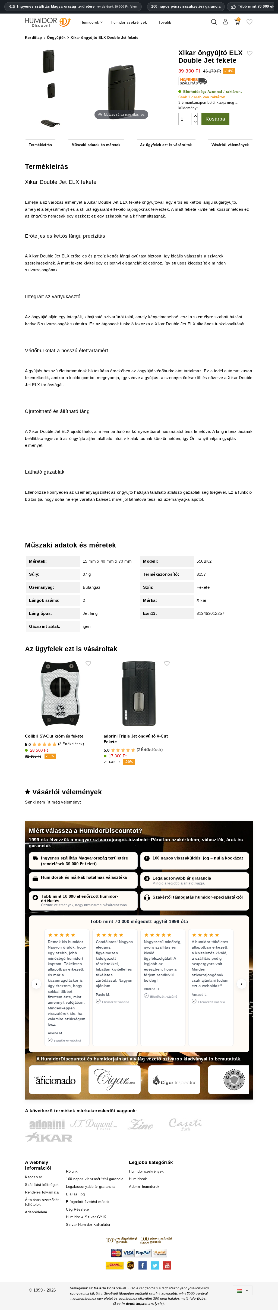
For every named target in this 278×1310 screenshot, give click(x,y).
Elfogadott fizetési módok (88, 1202)
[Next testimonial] (241, 984)
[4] (49, 745)
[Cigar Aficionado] (55, 1079)
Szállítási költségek (42, 1185)
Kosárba (215, 119)
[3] (44, 745)
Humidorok (138, 1179)
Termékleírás (40, 145)
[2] (39, 745)
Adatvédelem (36, 1212)
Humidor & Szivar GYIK (86, 1217)
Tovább (165, 22)
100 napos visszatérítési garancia (95, 1179)
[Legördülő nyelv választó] (243, 1290)
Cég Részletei (78, 1209)
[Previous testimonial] (36, 984)
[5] (54, 745)
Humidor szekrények (146, 1171)
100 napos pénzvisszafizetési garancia (186, 6)
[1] (34, 745)
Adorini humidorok (144, 1187)
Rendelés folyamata (42, 1192)
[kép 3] (48, 119)
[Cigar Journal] (115, 1079)
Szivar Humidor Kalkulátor (88, 1225)
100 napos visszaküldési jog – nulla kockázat (198, 858)
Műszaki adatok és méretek (96, 145)
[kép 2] (48, 90)
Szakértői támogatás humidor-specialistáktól (198, 897)
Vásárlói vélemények (230, 145)
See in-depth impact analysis (138, 1304)
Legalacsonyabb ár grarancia (182, 878)
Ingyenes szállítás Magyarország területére (77, 6)
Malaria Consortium (110, 1288)
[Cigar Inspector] (174, 1079)
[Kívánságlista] (249, 24)
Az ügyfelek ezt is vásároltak (166, 145)
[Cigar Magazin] (234, 1079)
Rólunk (72, 1171)
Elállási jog (75, 1194)
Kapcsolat (33, 1177)
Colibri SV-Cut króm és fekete (54, 736)
